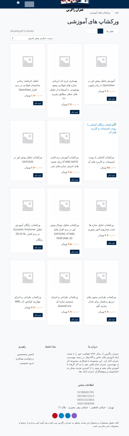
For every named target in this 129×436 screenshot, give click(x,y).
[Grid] (100, 31)
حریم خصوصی (27, 363)
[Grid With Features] (95, 31)
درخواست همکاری (25, 358)
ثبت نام (111, 98)
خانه (117, 12)
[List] (89, 31)
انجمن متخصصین (25, 354)
